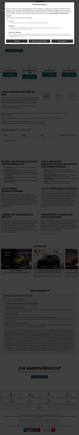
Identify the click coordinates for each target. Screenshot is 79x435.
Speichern (17, 41)
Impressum (8, 15)
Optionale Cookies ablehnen (39, 41)
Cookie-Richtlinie (64, 13)
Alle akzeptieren (62, 41)
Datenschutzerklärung (54, 13)
